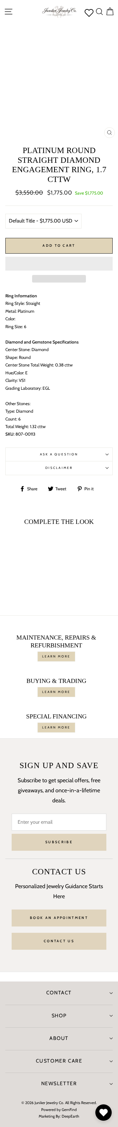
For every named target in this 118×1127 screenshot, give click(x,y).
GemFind (69, 1109)
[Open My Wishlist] (103, 1112)
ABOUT (59, 1038)
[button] (59, 264)
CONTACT (59, 993)
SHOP (59, 1016)
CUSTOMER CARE (59, 1061)
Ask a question (59, 454)
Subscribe (59, 842)
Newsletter (59, 1083)
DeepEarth (70, 1116)
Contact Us (59, 941)
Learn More (56, 656)
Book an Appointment (59, 917)
